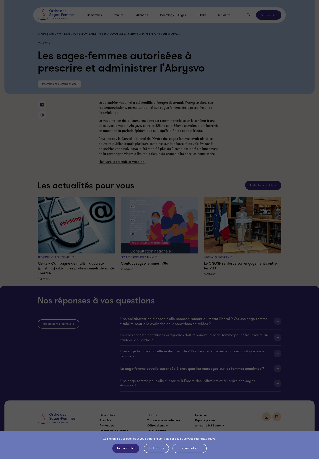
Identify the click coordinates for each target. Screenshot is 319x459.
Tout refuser (156, 448)
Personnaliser (189, 448)
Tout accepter (126, 448)
